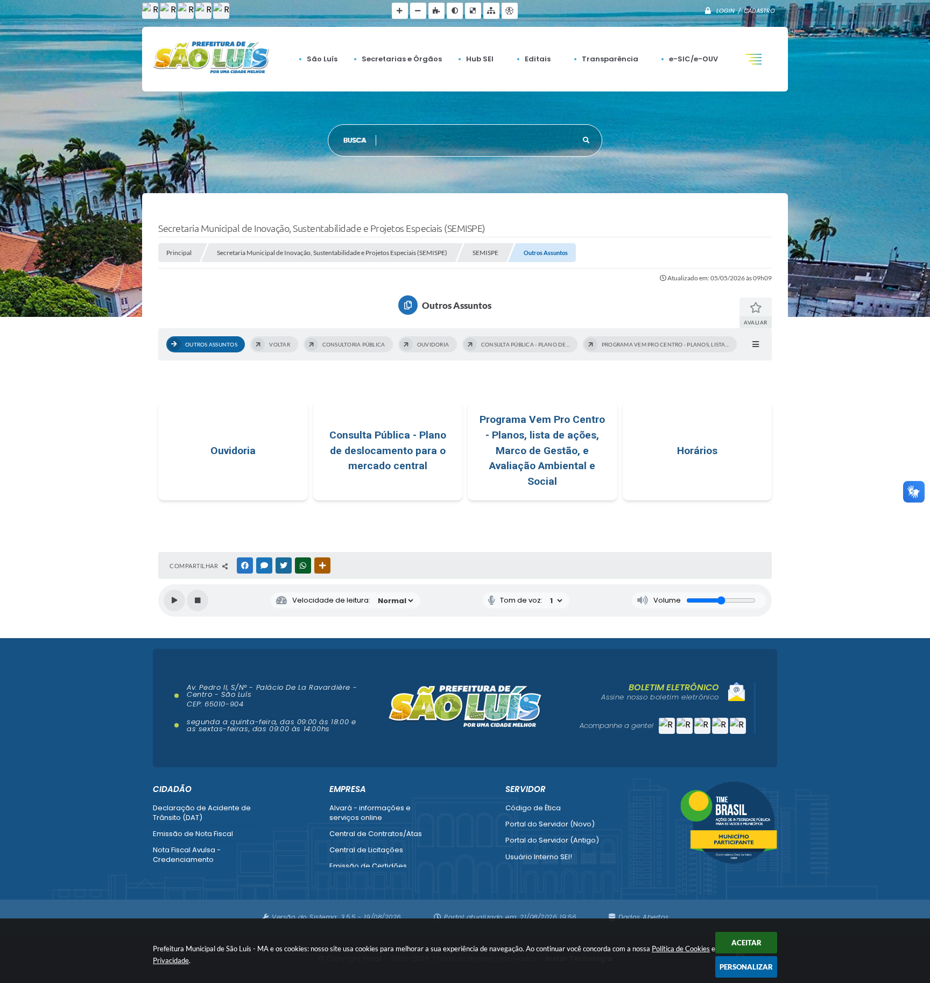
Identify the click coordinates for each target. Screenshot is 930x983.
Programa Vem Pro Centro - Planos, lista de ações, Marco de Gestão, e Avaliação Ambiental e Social (542, 450)
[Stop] (197, 600)
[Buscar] (586, 140)
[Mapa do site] (491, 11)
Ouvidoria (233, 450)
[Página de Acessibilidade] (510, 11)
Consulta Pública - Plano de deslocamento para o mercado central (387, 450)
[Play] (174, 600)
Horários (697, 450)
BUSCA (355, 140)
